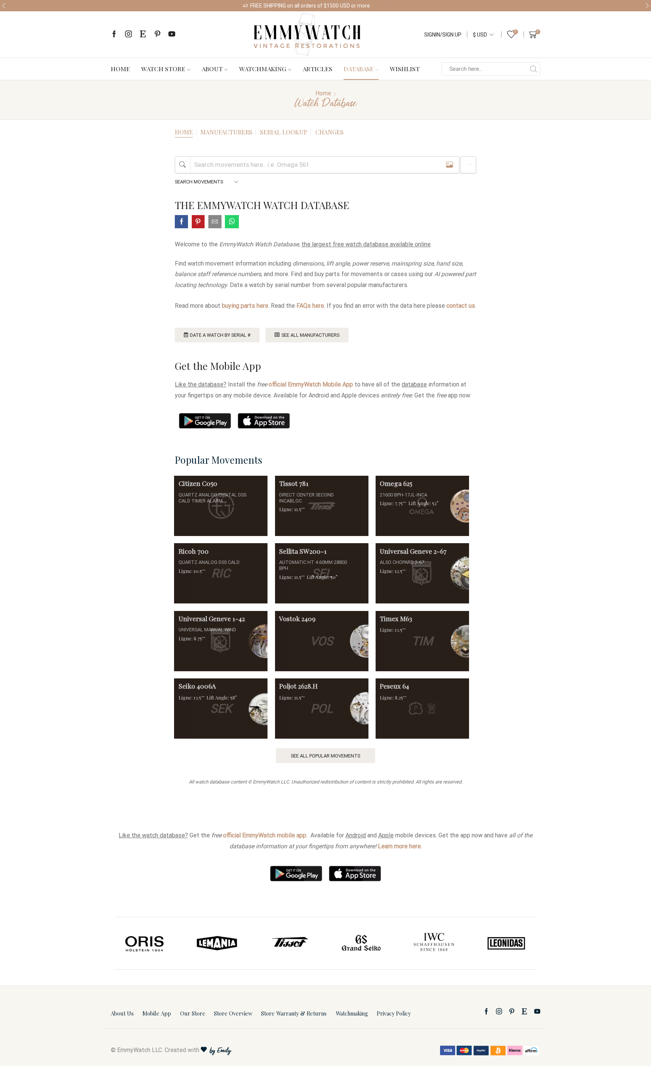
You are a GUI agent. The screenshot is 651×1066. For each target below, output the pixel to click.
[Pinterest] (157, 34)
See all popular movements (325, 756)
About (212, 68)
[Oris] (145, 943)
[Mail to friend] (214, 222)
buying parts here (245, 305)
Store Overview (233, 1013)
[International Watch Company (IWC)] (434, 943)
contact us (460, 305)
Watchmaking (262, 68)
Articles (317, 68)
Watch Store (163, 68)
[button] (3, 5)
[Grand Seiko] (361, 943)
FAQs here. (310, 305)
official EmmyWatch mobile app (264, 835)
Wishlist (405, 68)
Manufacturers (226, 132)
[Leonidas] (505, 943)
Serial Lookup (283, 132)
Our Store (192, 1013)
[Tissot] (289, 943)
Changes (329, 132)
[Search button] (533, 69)
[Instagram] (128, 34)
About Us (122, 1013)
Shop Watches (391, 6)
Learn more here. (400, 846)
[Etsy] (142, 34)
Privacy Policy (394, 1013)
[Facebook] (114, 34)
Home (120, 68)
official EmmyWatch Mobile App (311, 384)
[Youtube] (171, 34)
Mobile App (156, 1013)
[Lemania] (217, 943)
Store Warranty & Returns (294, 1013)
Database (359, 68)
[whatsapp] (231, 222)
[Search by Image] (449, 164)
